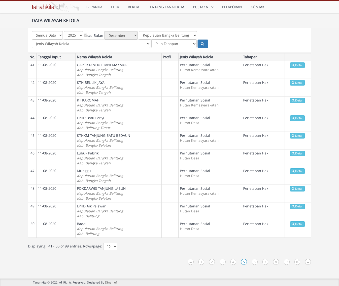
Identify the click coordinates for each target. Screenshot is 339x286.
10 (297, 261)
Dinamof (111, 282)
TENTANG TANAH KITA (166, 6)
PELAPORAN (232, 6)
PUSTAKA (201, 6)
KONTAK (258, 6)
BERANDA (94, 6)
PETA (115, 6)
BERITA (133, 6)
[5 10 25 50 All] (110, 246)
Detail (299, 65)
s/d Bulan (95, 35)
